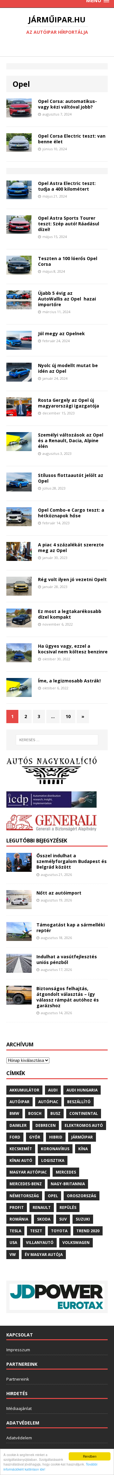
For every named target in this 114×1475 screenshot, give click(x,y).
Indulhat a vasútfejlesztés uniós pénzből (66, 959)
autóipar (19, 1101)
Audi (53, 1090)
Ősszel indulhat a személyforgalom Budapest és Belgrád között (71, 861)
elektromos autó (84, 1125)
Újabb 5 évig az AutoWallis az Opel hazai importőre (67, 298)
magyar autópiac (28, 1172)
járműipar (82, 1137)
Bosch (34, 1113)
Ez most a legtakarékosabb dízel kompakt (69, 614)
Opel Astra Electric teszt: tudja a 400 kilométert (67, 186)
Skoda (43, 1219)
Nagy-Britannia (68, 1184)
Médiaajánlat (19, 1408)
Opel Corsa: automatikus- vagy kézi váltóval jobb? (67, 104)
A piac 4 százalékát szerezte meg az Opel (71, 547)
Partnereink (17, 1379)
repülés (68, 1207)
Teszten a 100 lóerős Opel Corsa (67, 261)
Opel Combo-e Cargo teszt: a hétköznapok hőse (71, 513)
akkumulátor (24, 1090)
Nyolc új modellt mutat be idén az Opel (68, 368)
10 (68, 716)
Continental (83, 1113)
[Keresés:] (57, 740)
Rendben (90, 1456)
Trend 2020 (87, 1231)
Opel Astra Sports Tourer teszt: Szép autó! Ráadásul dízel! (68, 223)
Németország (24, 1195)
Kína (83, 1148)
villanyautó (40, 1242)
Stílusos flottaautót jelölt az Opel (70, 478)
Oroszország (81, 1195)
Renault (42, 1207)
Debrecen (45, 1125)
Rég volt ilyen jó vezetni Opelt (72, 579)
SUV (63, 1219)
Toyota (59, 1231)
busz (55, 1113)
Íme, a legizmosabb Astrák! (69, 681)
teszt (36, 1231)
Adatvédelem (19, 1438)
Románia (19, 1219)
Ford (15, 1137)
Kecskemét (21, 1148)
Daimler (18, 1125)
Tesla (15, 1231)
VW (13, 1254)
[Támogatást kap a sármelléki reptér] (19, 937)
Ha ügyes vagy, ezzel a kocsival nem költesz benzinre (73, 649)
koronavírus (55, 1148)
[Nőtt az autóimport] (19, 905)
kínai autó (21, 1160)
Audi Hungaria (82, 1090)
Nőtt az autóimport (58, 893)
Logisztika (52, 1160)
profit (17, 1207)
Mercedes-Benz (26, 1184)
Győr (34, 1137)
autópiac (48, 1101)
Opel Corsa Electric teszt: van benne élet (71, 139)
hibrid (55, 1137)
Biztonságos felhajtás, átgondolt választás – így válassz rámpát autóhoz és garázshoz (67, 997)
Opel (53, 1195)
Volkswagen (76, 1242)
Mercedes (66, 1172)
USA (13, 1242)
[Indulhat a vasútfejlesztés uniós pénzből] (19, 969)
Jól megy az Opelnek (61, 333)
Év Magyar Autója (44, 1254)
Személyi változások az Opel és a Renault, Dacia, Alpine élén (70, 440)
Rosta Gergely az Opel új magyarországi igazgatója (68, 403)
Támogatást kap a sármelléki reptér (70, 927)
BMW (14, 1113)
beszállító (79, 1101)
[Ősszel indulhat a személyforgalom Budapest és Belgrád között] (19, 868)
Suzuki (83, 1219)
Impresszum (18, 1350)
